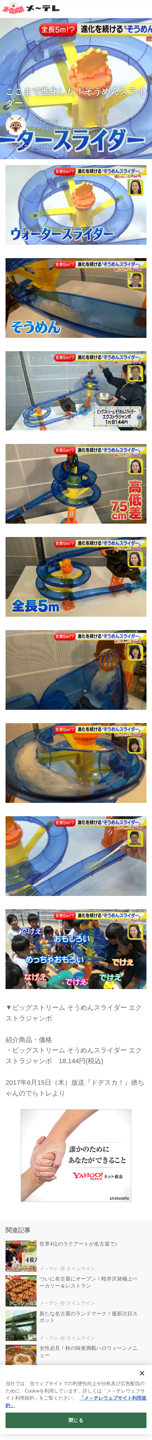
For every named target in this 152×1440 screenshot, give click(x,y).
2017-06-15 (44, 121)
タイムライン (74, 128)
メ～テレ (41, 128)
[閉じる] (142, 1373)
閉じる (76, 1420)
